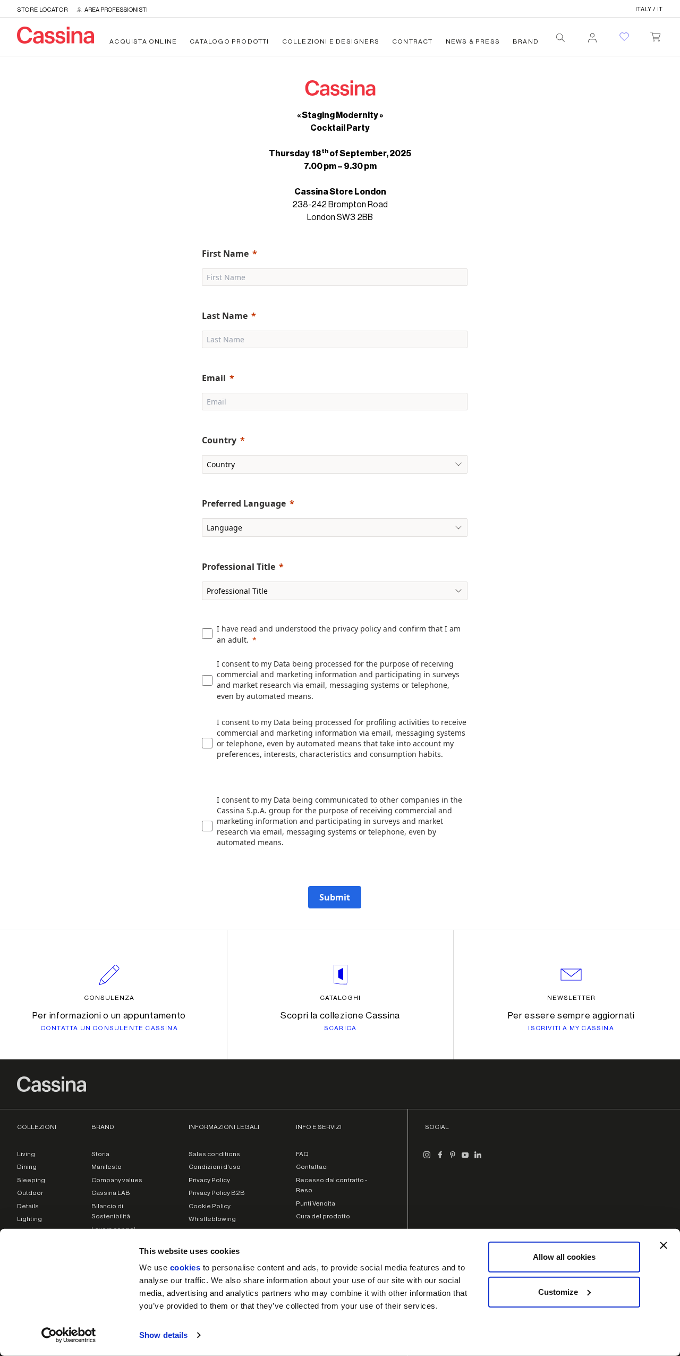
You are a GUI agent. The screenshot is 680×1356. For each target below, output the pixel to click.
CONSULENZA (109, 998)
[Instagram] (427, 1159)
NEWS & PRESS (473, 41)
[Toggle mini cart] (655, 34)
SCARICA (340, 1028)
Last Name (225, 316)
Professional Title (238, 566)
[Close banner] (663, 1245)
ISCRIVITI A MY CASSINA (571, 1028)
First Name (225, 253)
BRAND (526, 41)
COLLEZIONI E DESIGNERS (330, 41)
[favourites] (624, 36)
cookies (185, 1267)
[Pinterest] (452, 1159)
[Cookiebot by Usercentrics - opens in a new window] (68, 1335)
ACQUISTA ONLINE (143, 41)
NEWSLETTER (571, 998)
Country (219, 440)
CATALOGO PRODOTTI (229, 41)
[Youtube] (465, 1159)
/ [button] (649, 9)
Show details (163, 1335)
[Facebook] (440, 1159)
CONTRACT (412, 41)
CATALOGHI (340, 998)
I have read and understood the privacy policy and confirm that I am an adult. (339, 634)
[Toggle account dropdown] (592, 34)
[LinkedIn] (478, 1159)
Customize (558, 1291)
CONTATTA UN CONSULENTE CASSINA (109, 1028)
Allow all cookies (564, 1256)
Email (214, 378)
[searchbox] (560, 37)
